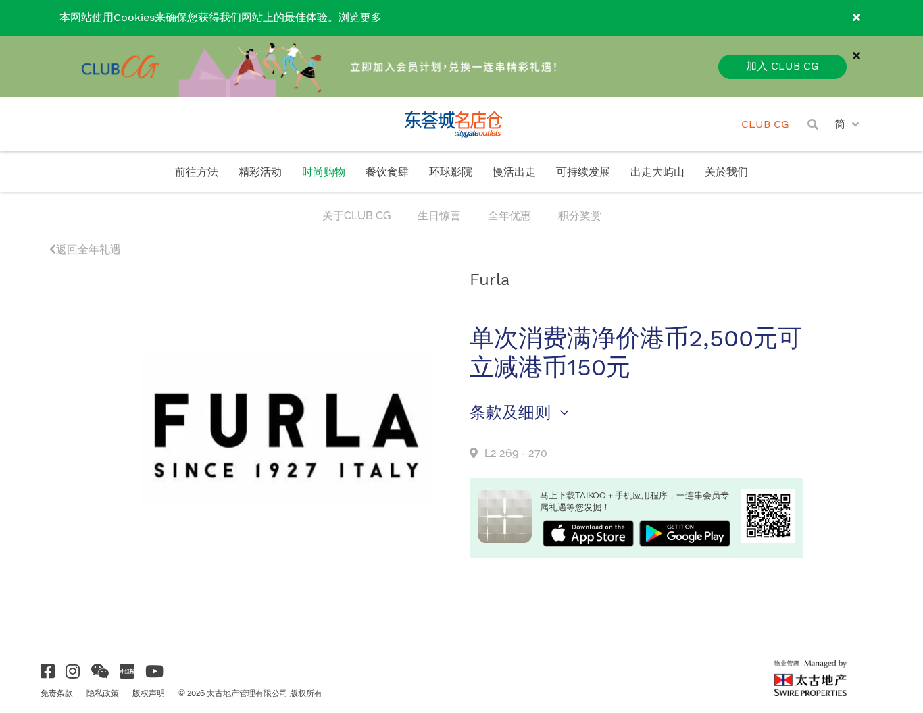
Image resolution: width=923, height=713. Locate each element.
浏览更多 (360, 18)
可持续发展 (583, 172)
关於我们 (726, 172)
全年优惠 (509, 215)
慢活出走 (514, 172)
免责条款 (57, 693)
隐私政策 (102, 693)
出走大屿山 (657, 172)
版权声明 (148, 693)
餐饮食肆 (387, 172)
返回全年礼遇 (88, 249)
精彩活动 (260, 172)
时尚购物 (323, 172)
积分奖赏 (579, 215)
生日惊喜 (439, 215)
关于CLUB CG (356, 215)
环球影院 (450, 172)
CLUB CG (765, 124)
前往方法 (196, 172)
